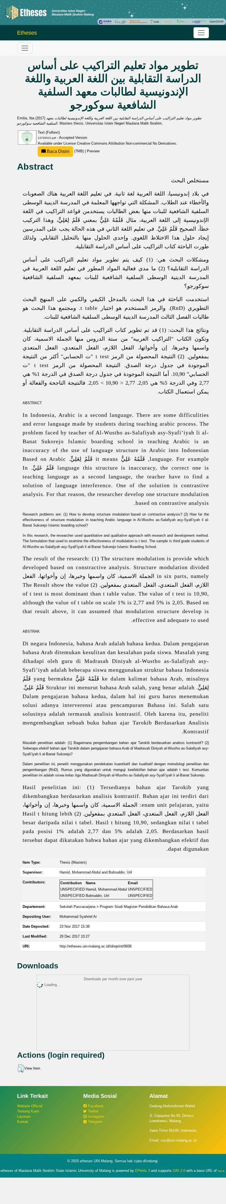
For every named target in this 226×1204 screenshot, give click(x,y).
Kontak (22, 1122)
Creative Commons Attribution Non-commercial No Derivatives (126, 143)
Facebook (95, 1106)
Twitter (92, 1111)
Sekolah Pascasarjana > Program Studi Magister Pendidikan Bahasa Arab (119, 907)
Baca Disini (57, 151)
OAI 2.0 (179, 1171)
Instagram (95, 1116)
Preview (93, 151)
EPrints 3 (142, 1171)
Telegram (95, 1122)
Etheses (27, 33)
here (221, 1170)
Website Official (29, 1106)
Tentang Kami (28, 1111)
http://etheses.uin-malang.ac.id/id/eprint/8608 (95, 946)
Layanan (24, 1116)
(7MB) (65, 151)
